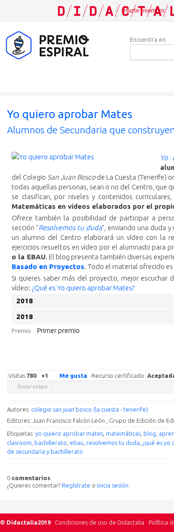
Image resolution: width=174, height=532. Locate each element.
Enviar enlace (33, 386)
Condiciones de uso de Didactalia (99, 522)
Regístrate (76, 485)
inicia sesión (113, 485)
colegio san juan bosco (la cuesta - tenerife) (89, 409)
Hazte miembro (143, 10)
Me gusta (73, 375)
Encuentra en (148, 39)
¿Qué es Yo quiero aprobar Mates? (83, 288)
